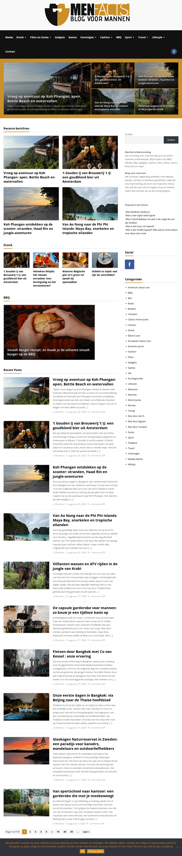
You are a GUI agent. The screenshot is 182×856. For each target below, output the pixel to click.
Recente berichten (16, 128)
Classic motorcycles (138, 319)
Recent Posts (13, 370)
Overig (131, 410)
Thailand (132, 442)
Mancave (133, 389)
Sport (128, 37)
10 (58, 831)
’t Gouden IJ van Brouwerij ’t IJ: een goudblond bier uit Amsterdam (112, 80)
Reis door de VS (136, 416)
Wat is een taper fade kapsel (140, 215)
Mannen (132, 394)
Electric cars (134, 335)
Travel (142, 37)
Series (131, 432)
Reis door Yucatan (137, 426)
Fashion (105, 37)
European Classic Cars (139, 341)
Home (9, 37)
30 (71, 831)
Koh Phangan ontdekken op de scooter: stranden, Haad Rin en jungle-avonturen (156, 80)
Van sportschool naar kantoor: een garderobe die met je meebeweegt (83, 793)
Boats (131, 303)
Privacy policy (95, 851)
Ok (82, 851)
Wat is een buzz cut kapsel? (140, 226)
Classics (132, 325)
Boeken (132, 308)
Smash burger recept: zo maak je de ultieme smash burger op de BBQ (48, 352)
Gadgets (60, 37)
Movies (132, 405)
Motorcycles (134, 400)
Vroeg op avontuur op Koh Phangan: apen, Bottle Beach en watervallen (44, 98)
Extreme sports (136, 346)
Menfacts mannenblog (87, 15)
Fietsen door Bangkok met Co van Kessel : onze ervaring (82, 654)
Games (72, 37)
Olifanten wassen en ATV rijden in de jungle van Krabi (156, 107)
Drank (20, 37)
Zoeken (129, 134)
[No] (177, 847)
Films (130, 357)
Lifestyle (157, 37)
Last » (86, 831)
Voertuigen (87, 37)
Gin (130, 373)
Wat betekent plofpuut (138, 211)
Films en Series (39, 37)
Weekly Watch (135, 459)
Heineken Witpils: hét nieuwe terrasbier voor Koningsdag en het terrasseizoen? (44, 278)
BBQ (118, 37)
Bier (130, 298)
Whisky (132, 464)
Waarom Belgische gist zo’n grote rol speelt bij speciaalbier (73, 277)
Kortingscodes (135, 378)
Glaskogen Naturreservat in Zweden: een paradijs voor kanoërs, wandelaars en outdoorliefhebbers (85, 744)
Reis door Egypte (137, 421)
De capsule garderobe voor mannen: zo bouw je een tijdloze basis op (85, 610)
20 (65, 831)
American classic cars (139, 287)
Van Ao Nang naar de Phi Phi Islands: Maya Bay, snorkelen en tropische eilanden (111, 106)
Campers (132, 314)
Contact (10, 51)
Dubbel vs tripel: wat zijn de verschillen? (104, 273)
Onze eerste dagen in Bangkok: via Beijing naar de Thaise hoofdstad (83, 697)
